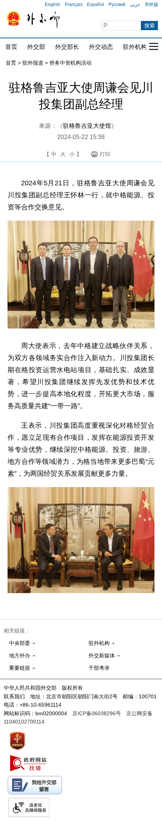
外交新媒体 (102, 655)
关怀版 (151, 4)
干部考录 (99, 668)
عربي (135, 4)
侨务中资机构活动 (70, 63)
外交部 (36, 47)
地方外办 (19, 655)
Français (74, 4)
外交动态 (101, 47)
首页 (11, 47)
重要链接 (19, 668)
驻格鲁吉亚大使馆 (87, 126)
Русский (117, 4)
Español (95, 4)
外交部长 (67, 47)
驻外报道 (32, 63)
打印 (105, 154)
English (52, 4)
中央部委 (19, 643)
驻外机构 (135, 47)
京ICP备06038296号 (96, 713)
